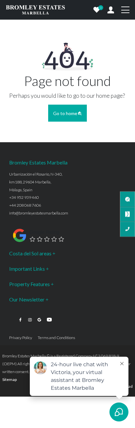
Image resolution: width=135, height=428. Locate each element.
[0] (96, 9)
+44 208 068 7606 (25, 205)
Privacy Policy (20, 337)
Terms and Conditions (56, 337)
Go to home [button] (65, 113)
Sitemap (9, 379)
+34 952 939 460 (24, 197)
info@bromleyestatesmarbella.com (38, 213)
